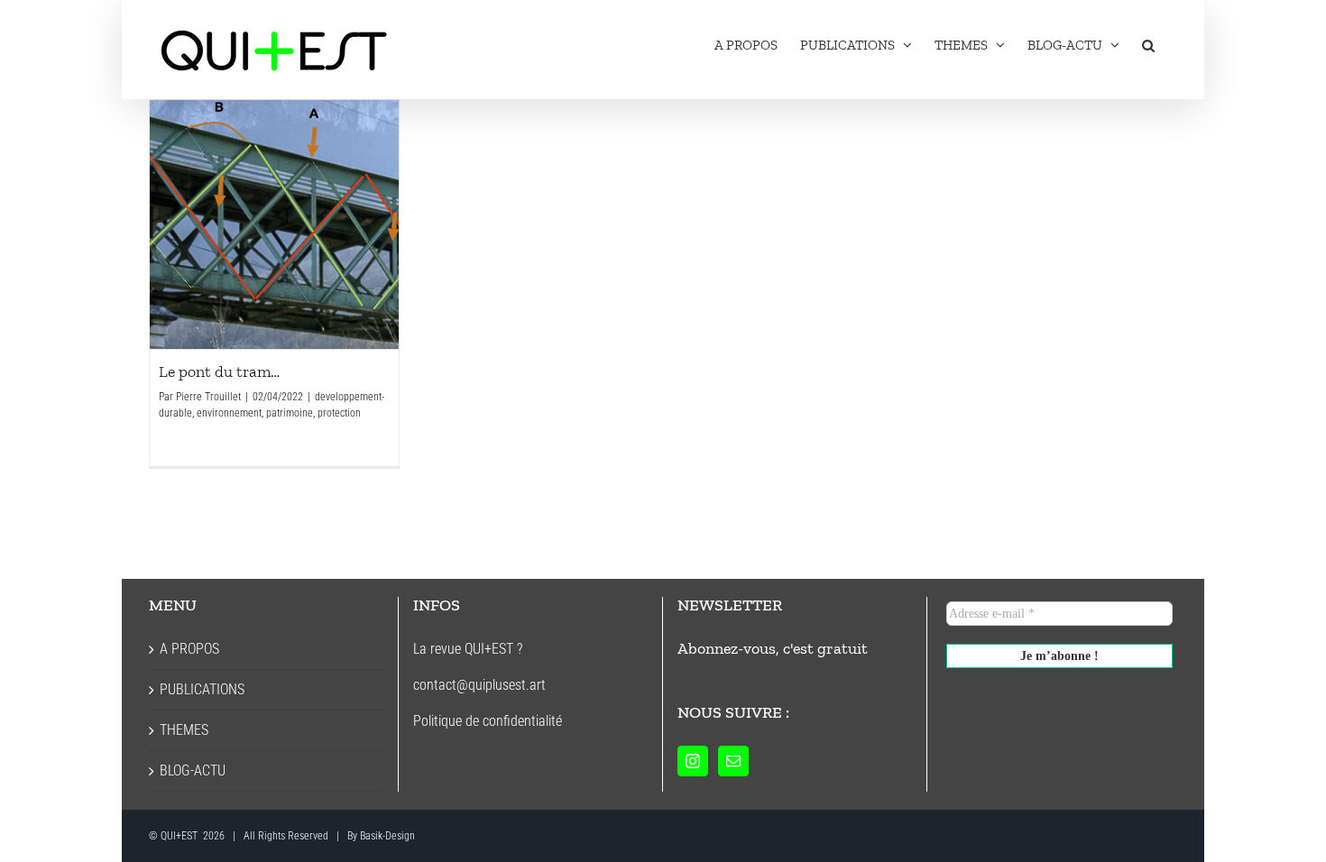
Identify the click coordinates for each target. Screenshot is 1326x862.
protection (339, 413)
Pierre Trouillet (208, 396)
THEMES (184, 729)
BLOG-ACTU (193, 770)
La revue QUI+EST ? (467, 648)
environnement (229, 413)
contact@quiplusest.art (479, 684)
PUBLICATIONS (202, 689)
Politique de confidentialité (487, 720)
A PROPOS (189, 648)
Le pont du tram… (274, 224)
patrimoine (289, 413)
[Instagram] (692, 761)
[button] (1148, 45)
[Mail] (733, 761)
